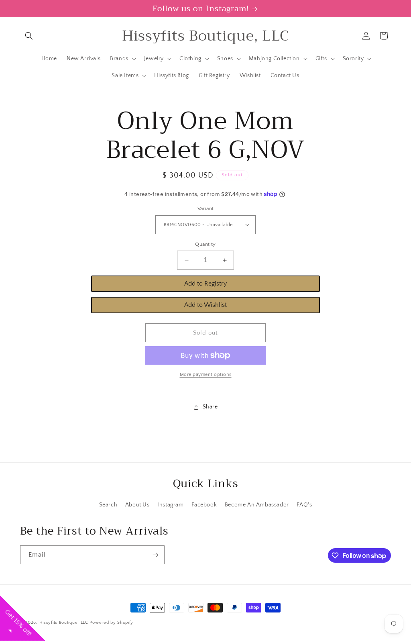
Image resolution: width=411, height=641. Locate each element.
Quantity (205, 244)
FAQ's (304, 505)
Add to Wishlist (205, 304)
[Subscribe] (155, 554)
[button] (29, 36)
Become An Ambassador (257, 505)
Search (108, 505)
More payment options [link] (206, 374)
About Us (137, 505)
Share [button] (210, 407)
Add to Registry (205, 283)
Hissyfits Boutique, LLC (63, 622)
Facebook (204, 505)
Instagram (170, 505)
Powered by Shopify (111, 622)
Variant (205, 208)
